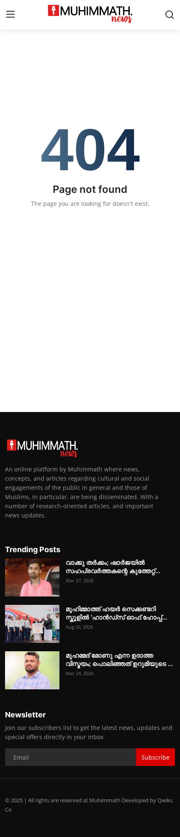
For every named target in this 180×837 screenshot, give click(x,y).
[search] (169, 14)
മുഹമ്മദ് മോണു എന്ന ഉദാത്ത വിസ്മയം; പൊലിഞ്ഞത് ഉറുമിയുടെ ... (119, 659)
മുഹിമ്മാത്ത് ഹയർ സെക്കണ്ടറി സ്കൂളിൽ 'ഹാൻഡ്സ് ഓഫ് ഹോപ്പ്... (116, 613)
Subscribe (155, 757)
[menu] (10, 14)
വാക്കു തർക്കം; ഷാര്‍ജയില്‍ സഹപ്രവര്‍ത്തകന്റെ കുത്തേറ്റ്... (113, 566)
